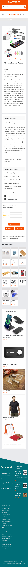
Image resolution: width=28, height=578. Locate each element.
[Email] (20, 59)
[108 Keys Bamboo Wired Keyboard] (6, 273)
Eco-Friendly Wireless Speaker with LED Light (6, 261)
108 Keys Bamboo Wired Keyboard (5, 282)
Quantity (6, 69)
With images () (15, 224)
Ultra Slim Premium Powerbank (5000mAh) (13, 282)
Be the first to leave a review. (9, 205)
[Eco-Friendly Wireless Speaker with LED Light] (6, 253)
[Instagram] (5, 488)
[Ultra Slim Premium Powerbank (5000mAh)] (14, 273)
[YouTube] (8, 488)
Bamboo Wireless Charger (22, 261)
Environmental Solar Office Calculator (23, 281)
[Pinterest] (15, 59)
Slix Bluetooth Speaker (6, 301)
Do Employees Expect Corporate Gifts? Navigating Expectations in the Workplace (6, 512)
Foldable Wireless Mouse (13, 301)
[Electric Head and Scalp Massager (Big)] (14, 253)
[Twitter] (10, 59)
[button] (15, 196)
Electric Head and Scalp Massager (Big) (14, 261)
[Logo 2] (14, 14)
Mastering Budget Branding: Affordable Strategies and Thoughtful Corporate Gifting (7, 523)
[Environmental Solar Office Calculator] (23, 273)
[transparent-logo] (14, 1)
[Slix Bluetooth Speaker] (6, 294)
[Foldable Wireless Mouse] (14, 294)
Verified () (10, 228)
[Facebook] (4, 59)
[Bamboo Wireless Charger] (23, 253)
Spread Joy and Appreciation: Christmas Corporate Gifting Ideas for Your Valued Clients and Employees (6, 535)
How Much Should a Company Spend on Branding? (6, 546)
